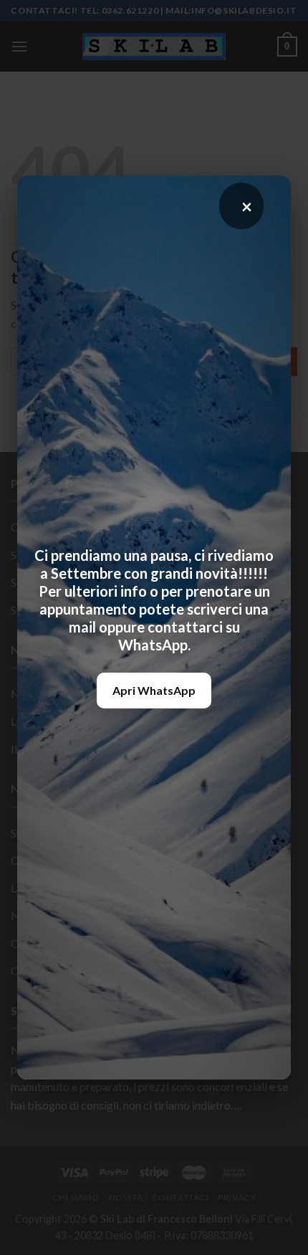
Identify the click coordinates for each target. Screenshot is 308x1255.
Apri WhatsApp (154, 690)
